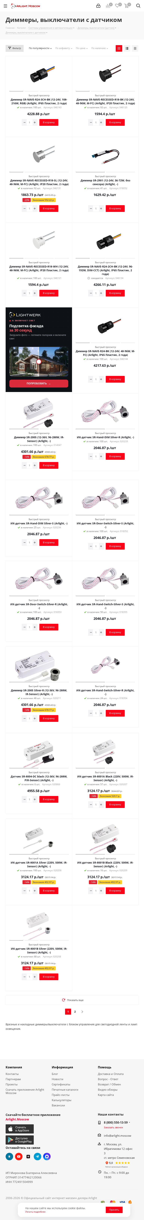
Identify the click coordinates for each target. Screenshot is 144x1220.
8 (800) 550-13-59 (116, 1122)
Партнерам (13, 1079)
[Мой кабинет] (98, 6)
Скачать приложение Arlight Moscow (25, 1091)
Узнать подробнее (35, 1211)
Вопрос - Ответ (108, 1079)
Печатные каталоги (65, 1089)
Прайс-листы (61, 1095)
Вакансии (58, 1105)
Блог (55, 1074)
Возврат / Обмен (109, 1084)
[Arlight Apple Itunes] (20, 1129)
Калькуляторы (61, 1100)
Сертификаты (61, 1084)
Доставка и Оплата (111, 1074)
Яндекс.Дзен (28, 1156)
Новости (57, 1079)
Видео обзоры (108, 1089)
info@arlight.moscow (117, 1135)
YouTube (18, 1156)
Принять (114, 1209)
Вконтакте (9, 1156)
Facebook (47, 1156)
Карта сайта (106, 1095)
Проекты (12, 1084)
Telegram (37, 1156)
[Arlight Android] (20, 1140)
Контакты (12, 1074)
